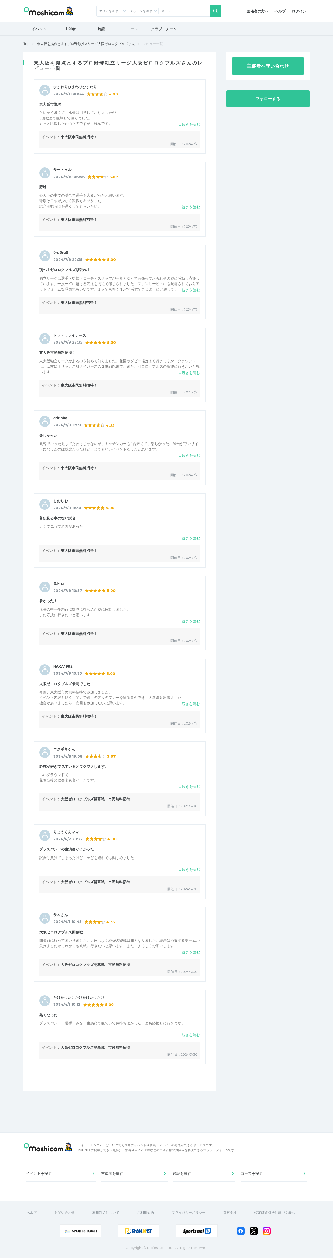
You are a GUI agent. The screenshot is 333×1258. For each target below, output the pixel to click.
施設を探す (182, 1173)
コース (132, 29)
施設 (101, 29)
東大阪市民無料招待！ (79, 136)
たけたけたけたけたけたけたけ (78, 997)
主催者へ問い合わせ (268, 66)
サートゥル (62, 169)
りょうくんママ (66, 832)
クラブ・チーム (164, 29)
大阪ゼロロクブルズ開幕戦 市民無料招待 (95, 799)
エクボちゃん (64, 749)
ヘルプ (280, 11)
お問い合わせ (64, 1212)
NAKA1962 (63, 666)
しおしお (60, 501)
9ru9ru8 (60, 252)
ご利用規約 (145, 1212)
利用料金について (105, 1212)
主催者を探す (112, 1173)
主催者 (70, 29)
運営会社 (230, 1212)
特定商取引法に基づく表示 (274, 1212)
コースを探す (251, 1173)
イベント (39, 29)
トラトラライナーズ (69, 335)
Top (26, 44)
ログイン (299, 11)
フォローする (267, 98)
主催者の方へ (257, 11)
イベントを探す (39, 1173)
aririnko (60, 418)
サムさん (60, 915)
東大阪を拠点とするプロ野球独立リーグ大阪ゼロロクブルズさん (86, 44)
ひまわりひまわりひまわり (75, 87)
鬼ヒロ (58, 584)
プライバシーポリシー (189, 1212)
